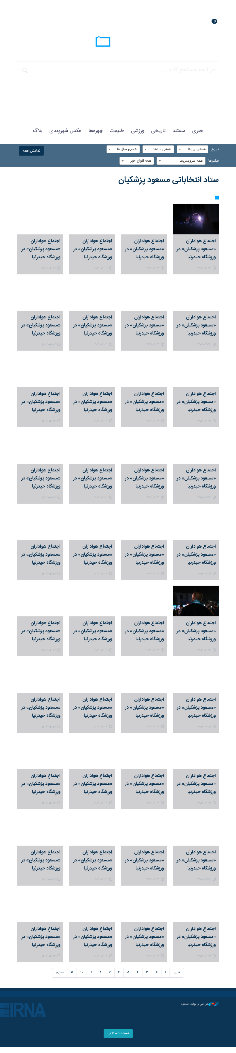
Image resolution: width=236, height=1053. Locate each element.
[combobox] (192, 149)
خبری (197, 131)
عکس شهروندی (65, 131)
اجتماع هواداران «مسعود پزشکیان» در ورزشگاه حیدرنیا (196, 249)
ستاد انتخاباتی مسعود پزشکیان (168, 180)
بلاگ (38, 131)
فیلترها (213, 161)
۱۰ (81, 973)
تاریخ (215, 149)
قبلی (177, 973)
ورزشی (137, 131)
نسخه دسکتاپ (118, 1034)
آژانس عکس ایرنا (118, 42)
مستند (178, 131)
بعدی (60, 973)
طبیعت (117, 131)
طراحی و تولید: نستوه (194, 1004)
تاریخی (158, 131)
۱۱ (72, 973)
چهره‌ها (95, 131)
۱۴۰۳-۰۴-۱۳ (204, 268)
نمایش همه (31, 151)
